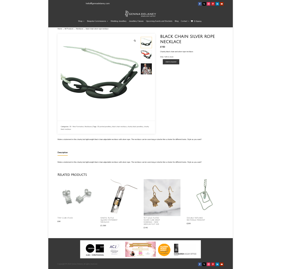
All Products (69, 28)
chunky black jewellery (135, 126)
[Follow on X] (204, 4)
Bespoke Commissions (96, 21)
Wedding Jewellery (118, 21)
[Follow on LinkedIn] (217, 4)
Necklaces (79, 28)
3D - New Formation (76, 126)
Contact (184, 21)
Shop (80, 21)
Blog (176, 21)
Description (63, 152)
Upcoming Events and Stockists (159, 21)
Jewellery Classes (136, 21)
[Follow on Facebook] (200, 4)
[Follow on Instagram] (208, 4)
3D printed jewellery (104, 126)
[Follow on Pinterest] (213, 4)
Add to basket (171, 61)
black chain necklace (119, 126)
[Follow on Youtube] (221, 4)
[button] (135, 41)
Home (60, 28)
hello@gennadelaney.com (98, 3)
